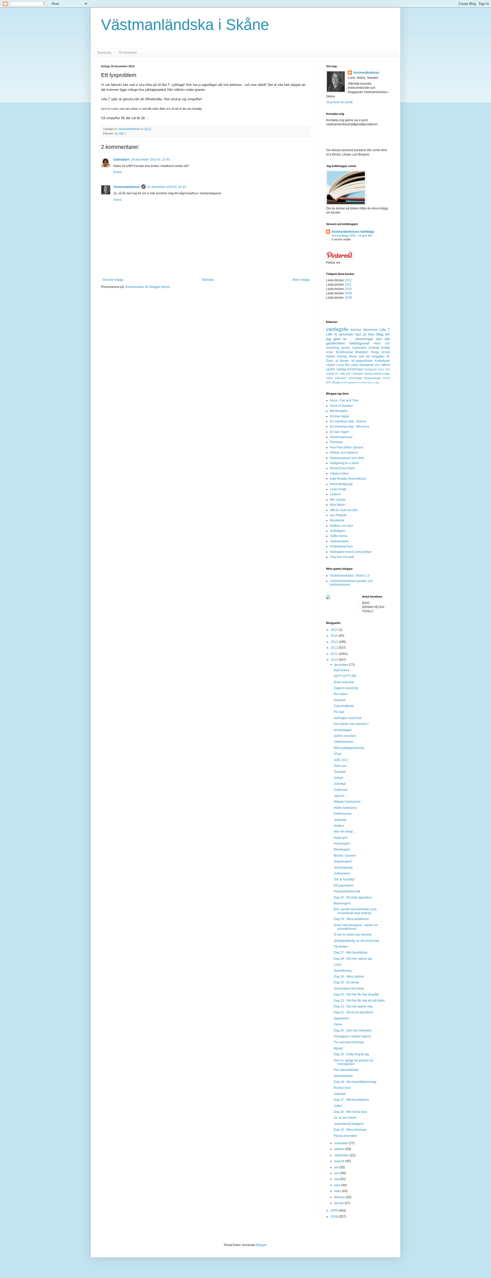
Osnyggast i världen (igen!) (352, 1036)
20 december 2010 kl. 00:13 (166, 187)
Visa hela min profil (339, 102)
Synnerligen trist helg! (349, 988)
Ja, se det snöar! (345, 1117)
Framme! (340, 700)
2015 (335, 630)
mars (338, 1191)
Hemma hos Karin (342, 468)
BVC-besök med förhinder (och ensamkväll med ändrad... (355, 911)
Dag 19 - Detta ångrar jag (351, 1054)
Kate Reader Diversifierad (348, 478)
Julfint (338, 1106)
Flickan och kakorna (344, 452)
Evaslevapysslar (341, 437)
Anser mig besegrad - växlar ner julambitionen (356, 927)
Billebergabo (339, 411)
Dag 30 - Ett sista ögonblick (353, 897)
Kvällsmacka (342, 813)
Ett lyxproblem (343, 885)
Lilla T (122, 133)
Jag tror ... (340, 796)
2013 (335, 642)
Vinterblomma (343, 742)
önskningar (355, 377)
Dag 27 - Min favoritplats (350, 952)
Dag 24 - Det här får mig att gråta (356, 994)
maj (337, 1179)
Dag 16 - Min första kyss (350, 1112)
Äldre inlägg (301, 280)
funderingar (355, 369)
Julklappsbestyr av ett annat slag (356, 941)
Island (377, 373)
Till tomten (341, 946)
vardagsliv (337, 329)
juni (337, 1173)
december (341, 665)
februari (340, 1197)
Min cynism (337, 499)
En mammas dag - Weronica (349, 426)
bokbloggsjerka (349, 382)
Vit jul (337, 754)
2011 (348, 284)
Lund (340, 365)
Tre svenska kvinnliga (349, 1042)
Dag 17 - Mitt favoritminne (351, 1100)
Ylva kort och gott (342, 557)
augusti (339, 1161)
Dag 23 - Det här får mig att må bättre (359, 1000)
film (347, 365)
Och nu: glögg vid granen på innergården (353, 1062)
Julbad (338, 778)
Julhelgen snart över (348, 718)
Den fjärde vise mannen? (351, 724)
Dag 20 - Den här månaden (353, 1030)
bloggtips (378, 356)
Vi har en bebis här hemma (352, 934)
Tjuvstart (339, 771)
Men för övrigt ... (345, 831)
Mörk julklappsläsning (349, 748)
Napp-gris (341, 837)
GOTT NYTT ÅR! (345, 676)
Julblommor (342, 873)
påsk (354, 365)
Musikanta (337, 520)
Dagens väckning (346, 688)
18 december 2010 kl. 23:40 (150, 159)
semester (346, 334)
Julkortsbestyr (343, 867)
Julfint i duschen (345, 736)
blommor (370, 330)
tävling (369, 373)
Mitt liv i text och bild (344, 510)
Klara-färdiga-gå (341, 484)
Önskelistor (128, 52)
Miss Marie (337, 505)
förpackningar (372, 377)
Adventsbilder (343, 1076)
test (387, 369)
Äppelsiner (341, 1018)
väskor (330, 365)
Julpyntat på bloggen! (349, 1124)
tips (358, 334)
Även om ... (341, 766)
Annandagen (343, 730)
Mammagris (342, 849)
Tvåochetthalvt (344, 706)
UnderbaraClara (341, 546)
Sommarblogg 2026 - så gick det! (351, 235)
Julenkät (339, 1094)
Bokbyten (362, 352)
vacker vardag (336, 369)
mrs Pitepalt (338, 515)
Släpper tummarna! (347, 801)
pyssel (345, 348)
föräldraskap (344, 352)
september (342, 1155)
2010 (348, 289)
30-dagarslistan (362, 361)
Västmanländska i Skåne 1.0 (350, 575)
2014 (335, 635)
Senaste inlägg (112, 280)
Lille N (331, 334)
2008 (348, 297)
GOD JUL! (341, 760)
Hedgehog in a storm (344, 463)
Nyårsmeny (342, 670)
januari (339, 1203)
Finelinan (336, 442)
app (377, 382)
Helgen (339, 825)
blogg (375, 352)
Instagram (370, 369)
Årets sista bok (344, 682)
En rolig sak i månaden (349, 373)
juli (336, 1167)
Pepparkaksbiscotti (347, 891)
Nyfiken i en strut (341, 526)
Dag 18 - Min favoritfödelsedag (355, 1082)
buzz (381, 369)
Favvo (338, 1024)
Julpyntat (340, 820)
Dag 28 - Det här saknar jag (353, 958)
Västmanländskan (126, 187)
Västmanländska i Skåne (185, 24)
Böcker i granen (345, 855)
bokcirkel (340, 377)
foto (371, 334)
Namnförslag (343, 970)
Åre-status (341, 694)
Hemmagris (342, 843)
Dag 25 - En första (346, 982)
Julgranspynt (343, 861)
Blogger (261, 1245)
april (337, 1185)
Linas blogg (338, 489)
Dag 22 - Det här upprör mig (353, 1006)
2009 (348, 293)
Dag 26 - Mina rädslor (349, 976)
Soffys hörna (338, 536)
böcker (356, 330)
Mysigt (338, 1048)
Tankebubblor (339, 541)
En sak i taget (339, 432)
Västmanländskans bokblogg (352, 231)
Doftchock (341, 790)
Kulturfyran (382, 361)
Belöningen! (342, 903)
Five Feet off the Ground (346, 447)
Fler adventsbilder (346, 1070)
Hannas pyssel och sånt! (347, 458)
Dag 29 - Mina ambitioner (351, 919)
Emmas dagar (339, 416)
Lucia (337, 964)
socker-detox (366, 382)
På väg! (339, 712)
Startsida (104, 52)
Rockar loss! (342, 1088)
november (341, 1143)
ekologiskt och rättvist (374, 365)
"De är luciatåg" (344, 879)
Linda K (335, 494)
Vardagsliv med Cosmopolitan (351, 552)
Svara (117, 172)
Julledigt (339, 784)
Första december (345, 1136)
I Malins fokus (339, 473)
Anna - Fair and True (344, 400)
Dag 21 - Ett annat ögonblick (353, 1012)
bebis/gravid (359, 343)
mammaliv (359, 348)
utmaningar (364, 339)
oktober (339, 1149)
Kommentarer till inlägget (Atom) (147, 287)
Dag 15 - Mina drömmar (350, 1129)
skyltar (330, 373)
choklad (373, 348)
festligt (385, 348)
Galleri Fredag (336, 356)
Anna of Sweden (341, 406)
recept (385, 352)
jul (116, 133)
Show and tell (359, 356)
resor (329, 352)
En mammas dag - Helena (348, 421)
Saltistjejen (121, 159)
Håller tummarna (345, 808)
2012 (348, 280)
